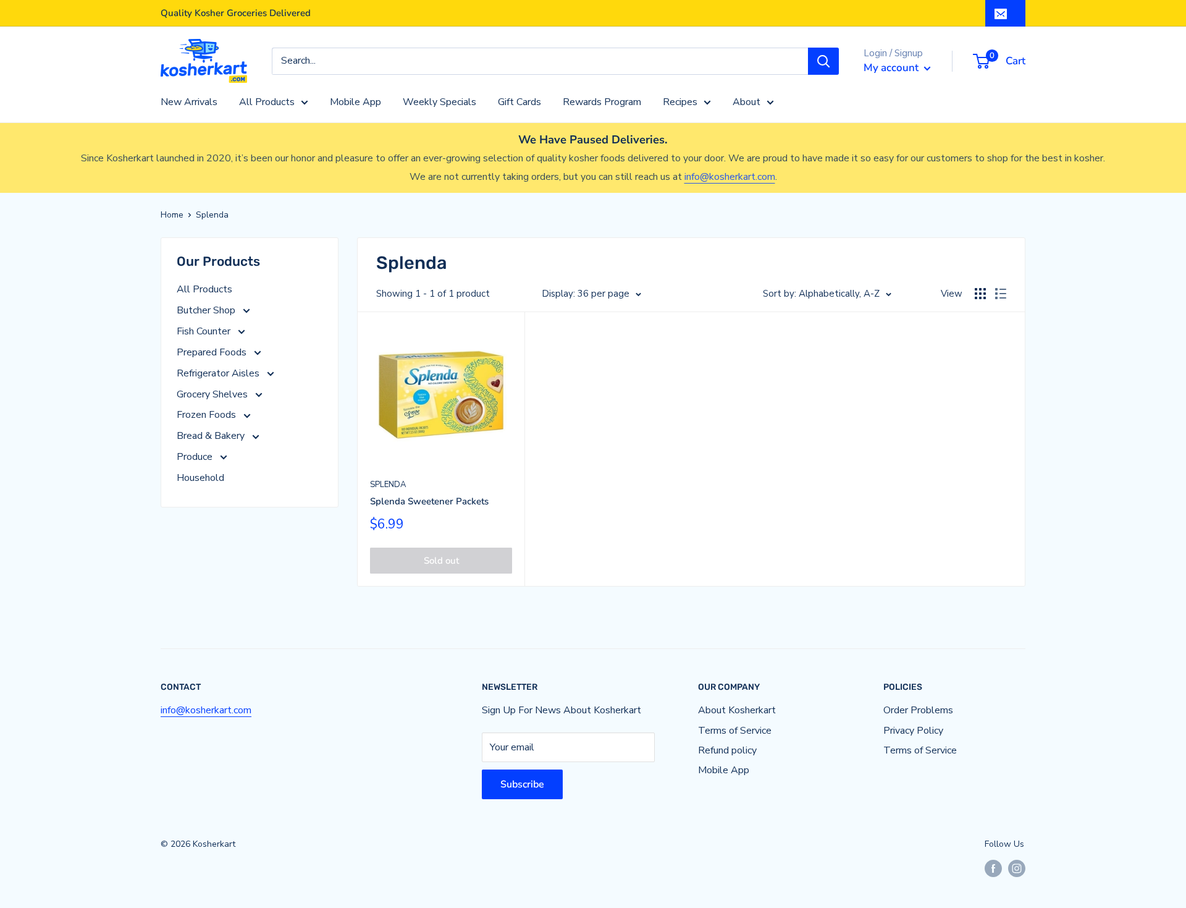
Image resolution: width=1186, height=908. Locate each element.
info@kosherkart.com (729, 177)
